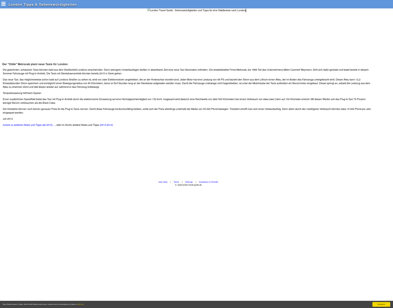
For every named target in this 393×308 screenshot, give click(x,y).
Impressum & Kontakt (208, 181)
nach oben (162, 181)
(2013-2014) (106, 125)
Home (176, 181)
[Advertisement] (57, 35)
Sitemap (189, 181)
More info (81, 304)
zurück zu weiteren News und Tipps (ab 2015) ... (29, 125)
